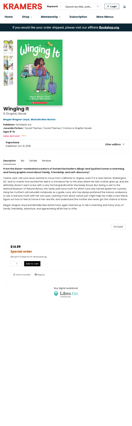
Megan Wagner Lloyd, (16, 119)
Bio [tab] (22, 160)
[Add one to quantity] (21, 263)
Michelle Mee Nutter (43, 119)
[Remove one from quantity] (13, 263)
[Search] (98, 6)
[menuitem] (8, 16)
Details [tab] (33, 160)
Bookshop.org (109, 27)
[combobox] (54, 6)
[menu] (66, 16)
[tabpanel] (66, 193)
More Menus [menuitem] (104, 16)
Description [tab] (9, 160)
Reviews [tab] (46, 160)
